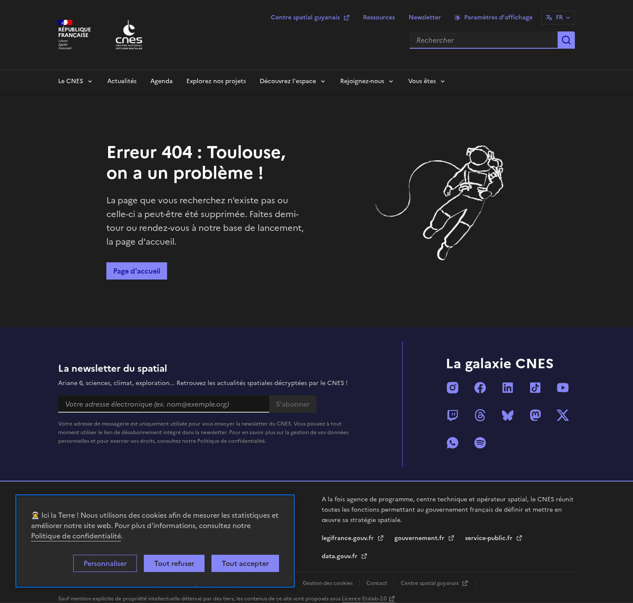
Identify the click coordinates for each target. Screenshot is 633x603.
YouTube (562, 387)
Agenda (161, 81)
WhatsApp (452, 442)
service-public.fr (489, 538)
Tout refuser (174, 563)
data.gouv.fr (340, 556)
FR (559, 17)
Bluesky (507, 415)
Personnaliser (105, 563)
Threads (480, 415)
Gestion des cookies (328, 583)
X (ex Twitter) (562, 415)
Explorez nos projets (216, 81)
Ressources (379, 17)
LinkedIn (507, 387)
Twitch (452, 415)
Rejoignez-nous (362, 81)
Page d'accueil (136, 271)
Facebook (480, 387)
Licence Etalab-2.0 (364, 599)
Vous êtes (422, 81)
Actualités (122, 81)
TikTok (535, 387)
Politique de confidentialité (76, 536)
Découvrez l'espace (288, 81)
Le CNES (70, 81)
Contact (377, 583)
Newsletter (425, 17)
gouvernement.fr (420, 538)
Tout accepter (245, 563)
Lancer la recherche (566, 40)
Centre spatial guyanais (305, 17)
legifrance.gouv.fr (348, 538)
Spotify (480, 442)
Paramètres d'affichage (498, 17)
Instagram (452, 387)
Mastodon (535, 415)
